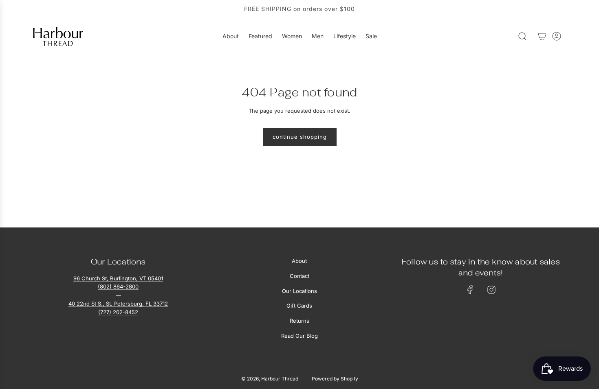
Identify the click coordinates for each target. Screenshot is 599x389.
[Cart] (542, 36)
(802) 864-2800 (118, 286)
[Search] (522, 36)
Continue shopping (300, 136)
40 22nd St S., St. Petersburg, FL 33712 (118, 303)
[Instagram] (491, 289)
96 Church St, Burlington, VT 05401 (118, 278)
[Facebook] (470, 289)
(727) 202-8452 (118, 312)
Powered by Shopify (335, 379)
